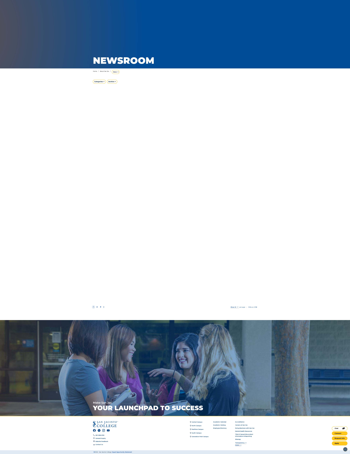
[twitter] (99, 430)
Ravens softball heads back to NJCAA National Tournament (119, 184)
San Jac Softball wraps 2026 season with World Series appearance (228, 130)
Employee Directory (219, 428)
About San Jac (104, 71)
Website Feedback (101, 441)
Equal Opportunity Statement (122, 452)
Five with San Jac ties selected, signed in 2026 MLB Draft (175, 130)
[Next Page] (103, 307)
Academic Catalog (219, 425)
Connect (338, 433)
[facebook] (94, 430)
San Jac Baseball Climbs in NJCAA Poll (175, 237)
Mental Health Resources (243, 431)
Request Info (340, 438)
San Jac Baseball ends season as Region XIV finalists (171, 184)
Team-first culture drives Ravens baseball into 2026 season (116, 292)
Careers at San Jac (241, 425)
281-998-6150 (99, 435)
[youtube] (108, 430)
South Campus (197, 433)
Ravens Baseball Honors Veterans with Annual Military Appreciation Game (230, 184)
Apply (337, 443)
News (115, 72)
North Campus (196, 426)
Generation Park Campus (200, 436)
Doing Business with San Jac (245, 428)
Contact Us (99, 444)
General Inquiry (100, 438)
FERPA (237, 445)
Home (95, 71)
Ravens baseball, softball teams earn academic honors (119, 130)
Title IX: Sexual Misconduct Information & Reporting (244, 435)
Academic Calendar (219, 422)
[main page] (15, 6)
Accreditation (239, 422)
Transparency (240, 443)
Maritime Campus (197, 429)
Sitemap (238, 439)
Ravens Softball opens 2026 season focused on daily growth (228, 238)
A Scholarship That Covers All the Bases (116, 238)
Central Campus (197, 422)
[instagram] (103, 430)
